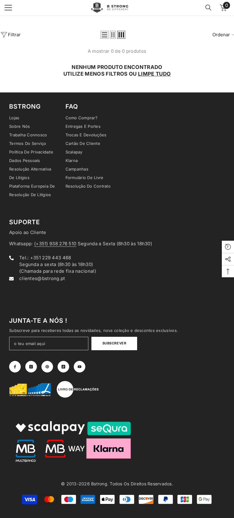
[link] (30, 389)
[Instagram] (31, 366)
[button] (104, 35)
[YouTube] (79, 366)
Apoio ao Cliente (27, 232)
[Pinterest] (47, 366)
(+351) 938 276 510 (55, 243)
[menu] (8, 7)
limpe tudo (154, 74)
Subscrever (114, 343)
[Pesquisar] (208, 7)
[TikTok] (63, 366)
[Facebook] (15, 366)
